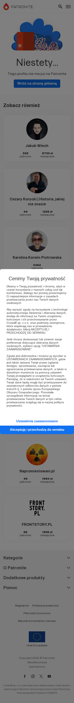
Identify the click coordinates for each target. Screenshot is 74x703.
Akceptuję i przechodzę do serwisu (37, 429)
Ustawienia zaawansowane (37, 421)
